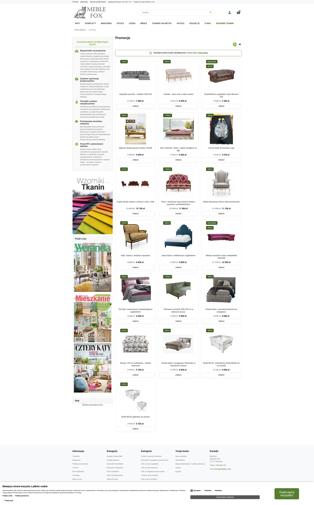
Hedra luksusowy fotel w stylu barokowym (221, 202)
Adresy (178, 468)
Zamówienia (180, 460)
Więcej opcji (9, 500)
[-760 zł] (135, 75)
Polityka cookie (7, 496)
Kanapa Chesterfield (114, 456)
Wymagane (197, 490)
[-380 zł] (178, 75)
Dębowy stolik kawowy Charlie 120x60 (135, 148)
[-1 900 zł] (178, 129)
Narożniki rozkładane (115, 468)
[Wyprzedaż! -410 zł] (221, 75)
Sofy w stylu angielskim (150, 464)
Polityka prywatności (22, 496)
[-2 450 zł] (178, 290)
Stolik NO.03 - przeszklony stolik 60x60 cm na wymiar (221, 364)
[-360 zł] (221, 183)
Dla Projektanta (78, 471)
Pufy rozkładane (113, 471)
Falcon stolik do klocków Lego (221, 148)
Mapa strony (77, 479)
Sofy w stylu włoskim (149, 479)
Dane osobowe (181, 456)
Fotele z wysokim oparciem (151, 456)
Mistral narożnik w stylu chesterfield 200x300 (221, 256)
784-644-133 (126, 2)
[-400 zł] (178, 236)
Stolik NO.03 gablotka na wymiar (135, 417)
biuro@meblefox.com (146, 2)
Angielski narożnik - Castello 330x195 (135, 94)
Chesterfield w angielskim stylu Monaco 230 (221, 95)
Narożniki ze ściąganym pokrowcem (154, 460)
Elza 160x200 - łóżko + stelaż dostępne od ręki (178, 149)
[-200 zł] (221, 129)
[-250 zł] (135, 344)
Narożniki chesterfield (115, 464)
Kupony (178, 471)
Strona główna (80, 30)
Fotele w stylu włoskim (149, 475)
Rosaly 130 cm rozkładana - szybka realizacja (135, 364)
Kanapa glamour (113, 460)
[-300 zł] (135, 129)
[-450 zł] (135, 236)
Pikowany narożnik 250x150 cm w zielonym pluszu (178, 310)
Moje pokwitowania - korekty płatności (190, 464)
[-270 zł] (135, 183)
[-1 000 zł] (178, 183)
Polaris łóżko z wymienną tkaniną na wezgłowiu (221, 310)
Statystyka (207, 490)
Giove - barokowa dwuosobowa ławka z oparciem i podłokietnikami (178, 203)
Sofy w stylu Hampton (149, 468)
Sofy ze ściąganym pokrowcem (153, 471)
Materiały (84, 2)
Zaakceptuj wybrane (225, 497)
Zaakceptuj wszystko (286, 493)
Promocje (76, 475)
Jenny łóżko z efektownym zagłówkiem (178, 255)
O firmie (75, 2)
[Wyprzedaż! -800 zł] (221, 236)
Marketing (218, 490)
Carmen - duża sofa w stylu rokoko (178, 94)
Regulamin (76, 460)
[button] (238, 12)
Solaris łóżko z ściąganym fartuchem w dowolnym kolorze (178, 364)
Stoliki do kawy (112, 479)
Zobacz (135, 106)
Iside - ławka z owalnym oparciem (135, 255)
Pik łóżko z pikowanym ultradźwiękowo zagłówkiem (135, 310)
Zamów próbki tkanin (98, 2)
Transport (76, 456)
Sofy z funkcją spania (115, 475)
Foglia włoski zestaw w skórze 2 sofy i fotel (135, 202)
